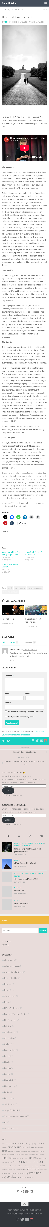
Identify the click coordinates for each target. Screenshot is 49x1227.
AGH (3, 1144)
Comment (9, 675)
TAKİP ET (8, 790)
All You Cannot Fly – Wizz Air (25, 863)
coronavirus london (38, 1147)
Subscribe (9, 820)
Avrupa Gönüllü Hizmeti (13, 972)
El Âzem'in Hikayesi (11, 1008)
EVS (8, 1154)
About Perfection (21, 903)
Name (7, 693)
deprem (4, 1154)
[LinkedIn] (31, 1192)
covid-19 (6, 1150)
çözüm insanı (20, 1176)
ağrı (30, 1144)
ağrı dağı (33, 1144)
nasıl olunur (34, 1166)
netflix (42, 1165)
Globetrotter (27, 843)
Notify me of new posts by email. (21, 717)
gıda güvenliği (21, 1154)
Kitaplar (7, 1062)
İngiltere (7, 1044)
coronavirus (13, 1147)
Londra (7, 1074)
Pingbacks (29, 642)
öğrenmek (30, 1177)
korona (32, 1158)
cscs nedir (18, 1151)
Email (28, 693)
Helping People (8, 619)
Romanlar (8, 1098)
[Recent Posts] (7, 836)
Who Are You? (19, 890)
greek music (13, 1154)
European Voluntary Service (15, 1014)
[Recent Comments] (30, 836)
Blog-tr (7, 990)
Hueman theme (36, 1213)
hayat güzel (28, 1154)
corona (40, 1143)
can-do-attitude (20, 588)
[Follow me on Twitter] (37, 740)
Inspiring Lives (39, 843)
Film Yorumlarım (10, 1020)
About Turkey (9, 960)
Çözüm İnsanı (9, 996)
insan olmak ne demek (38, 1154)
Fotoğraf (7, 1026)
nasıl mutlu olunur (25, 1166)
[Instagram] (22, 1192)
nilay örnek (9, 1170)
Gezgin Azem (9, 1032)
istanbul (7, 1158)
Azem (6, 22)
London (17, 846)
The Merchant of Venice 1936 (26, 879)
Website (8, 702)
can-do (10, 588)
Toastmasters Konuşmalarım (15, 1116)
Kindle (25, 1158)
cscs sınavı (24, 1151)
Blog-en (5, 9)
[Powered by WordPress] (16, 1213)
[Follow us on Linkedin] (45, 740)
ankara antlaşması (19, 1143)
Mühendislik (9, 1080)
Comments (12, 642)
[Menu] (45, 3)
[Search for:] (20, 930)
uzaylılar (15, 1173)
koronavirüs (22, 1161)
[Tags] (41, 836)
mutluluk (4, 1166)
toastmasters (30, 1169)
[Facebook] (27, 1192)
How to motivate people (34, 588)
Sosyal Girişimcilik (11, 1110)
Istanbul (7, 1056)
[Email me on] (41, 740)
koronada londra (42, 1158)
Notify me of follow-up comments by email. (25, 711)
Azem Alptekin (9, 3)
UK (37, 873)
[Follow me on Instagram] (32, 740)
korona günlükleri (7, 1162)
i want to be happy (18, 1158)
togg (11, 1173)
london (37, 1161)
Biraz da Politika (10, 978)
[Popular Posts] (18, 836)
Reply (12, 660)
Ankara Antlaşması (11, 966)
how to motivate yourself (10, 592)
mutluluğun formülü (14, 1166)
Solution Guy (17, 9)
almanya (7, 1144)
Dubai (6, 1002)
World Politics (9, 1128)
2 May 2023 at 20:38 (30, 650)
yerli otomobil (22, 1173)
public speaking (17, 1170)
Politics (32, 873)
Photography (9, 1086)
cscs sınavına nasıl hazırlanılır (36, 1151)
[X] (18, 1192)
